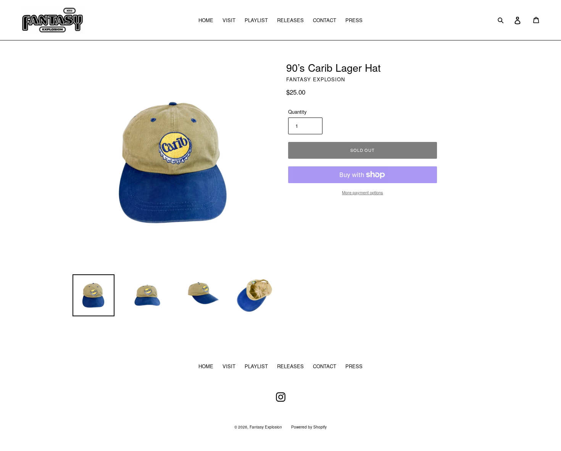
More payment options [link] (362, 192)
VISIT (228, 20)
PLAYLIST (256, 20)
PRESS (354, 20)
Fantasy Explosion (266, 427)
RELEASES (290, 20)
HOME (205, 20)
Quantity (297, 111)
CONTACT (324, 20)
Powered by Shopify (309, 427)
